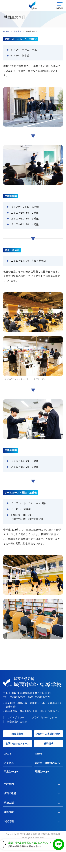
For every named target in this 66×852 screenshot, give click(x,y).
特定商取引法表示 (17, 721)
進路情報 (9, 812)
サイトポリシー (16, 717)
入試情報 (9, 821)
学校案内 (9, 784)
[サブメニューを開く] (59, 784)
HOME (6, 31)
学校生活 (18, 31)
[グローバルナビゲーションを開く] (59, 5)
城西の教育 (10, 793)
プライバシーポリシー (44, 717)
